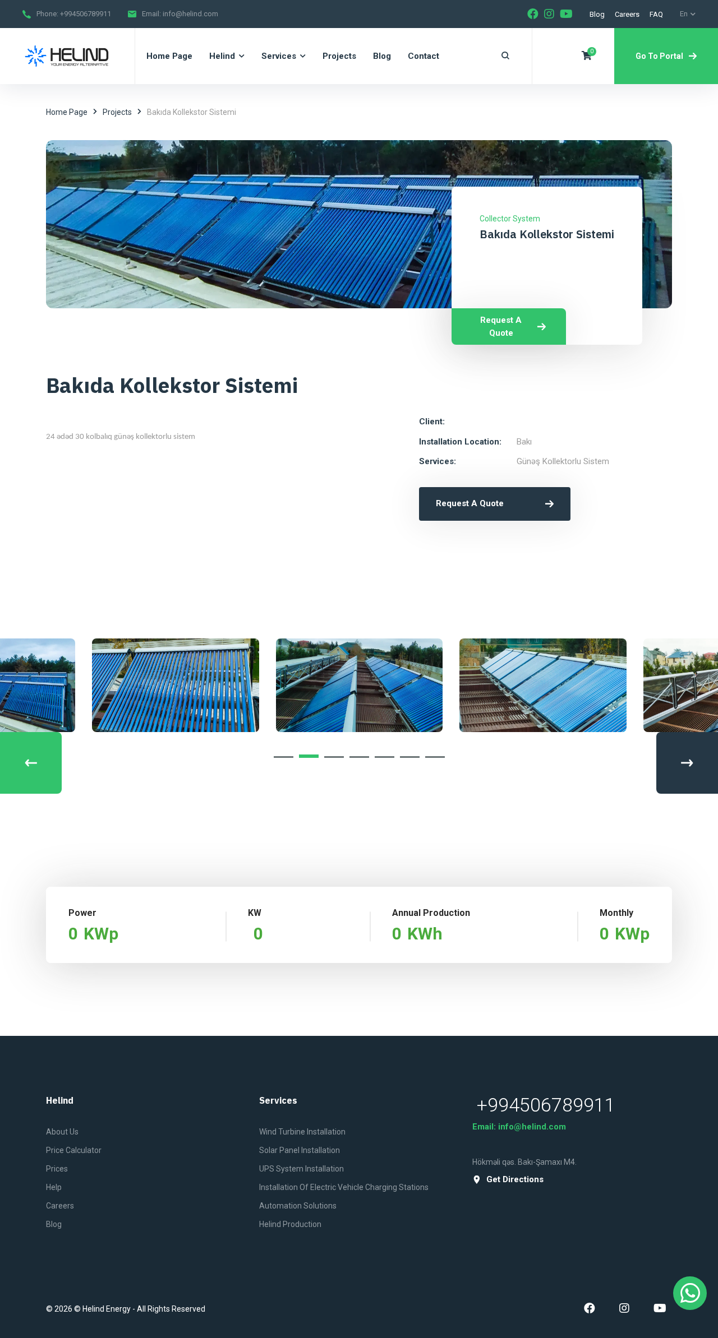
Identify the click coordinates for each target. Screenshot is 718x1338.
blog (597, 14)
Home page (67, 112)
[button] (283, 757)
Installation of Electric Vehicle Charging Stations (344, 1187)
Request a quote (501, 326)
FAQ (656, 14)
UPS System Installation (301, 1168)
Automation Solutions (298, 1205)
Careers (627, 14)
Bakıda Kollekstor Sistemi (547, 234)
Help (54, 1187)
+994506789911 (85, 14)
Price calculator (74, 1150)
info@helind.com (190, 14)
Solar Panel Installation (299, 1150)
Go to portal (659, 56)
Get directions (515, 1179)
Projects (117, 112)
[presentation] (31, 763)
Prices (57, 1168)
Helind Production (290, 1224)
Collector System (510, 218)
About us (62, 1131)
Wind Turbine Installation (302, 1131)
